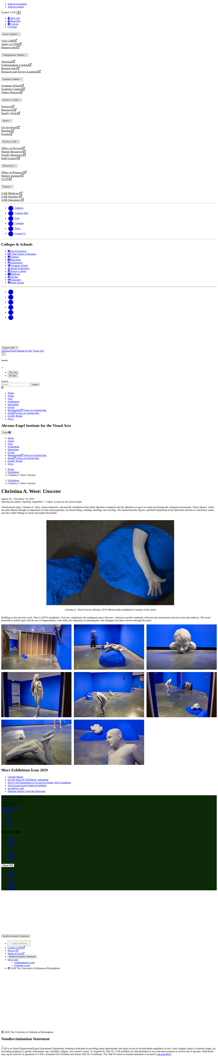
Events (5, 134)
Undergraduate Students (14, 55)
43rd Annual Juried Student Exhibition (27, 785)
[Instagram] (11, 302)
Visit (10, 398)
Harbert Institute (10, 176)
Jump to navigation (17, 4)
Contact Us (7, 811)
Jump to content (16, 6)
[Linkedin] (11, 317)
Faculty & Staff (10, 141)
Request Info (8, 47)
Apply (11, 838)
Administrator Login (24, 962)
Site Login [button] (13, 959)
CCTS (5, 179)
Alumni (6, 121)
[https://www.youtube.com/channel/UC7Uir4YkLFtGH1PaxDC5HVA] (9, 825)
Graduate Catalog (11, 89)
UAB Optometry (11, 200)
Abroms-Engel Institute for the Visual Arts (22, 350)
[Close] (18, 12)
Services (6, 106)
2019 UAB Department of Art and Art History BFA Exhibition (39, 782)
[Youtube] (11, 307)
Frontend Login (22, 965)
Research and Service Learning (19, 71)
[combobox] (16, 384)
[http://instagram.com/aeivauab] (9, 822)
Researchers (9, 166)
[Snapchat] (11, 312)
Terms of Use (16, 953)
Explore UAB (9, 348)
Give (10, 844)
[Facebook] (11, 292)
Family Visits (9, 113)
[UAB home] (109, 344)
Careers (11, 855)
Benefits (6, 130)
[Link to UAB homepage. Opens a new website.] (29, 898)
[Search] (3, 354)
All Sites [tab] (13, 376)
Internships (13, 404)
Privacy (13, 950)
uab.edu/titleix (164, 1054)
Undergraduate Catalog (14, 65)
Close (5, 432)
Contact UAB (16, 947)
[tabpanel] (109, 383)
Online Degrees (10, 92)
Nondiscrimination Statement (16, 936)
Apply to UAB (9, 44)
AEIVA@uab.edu (10, 808)
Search (4, 381)
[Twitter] (11, 297)
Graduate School (11, 85)
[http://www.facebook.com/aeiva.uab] (9, 816)
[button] (36, 647)
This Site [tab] (13, 372)
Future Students (10, 34)
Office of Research (12, 172)
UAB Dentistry (10, 196)
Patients (7, 186)
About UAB (8, 865)
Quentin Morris (15, 777)
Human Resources (11, 151)
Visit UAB (7, 41)
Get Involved (8, 127)
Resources (7, 110)
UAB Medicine (10, 193)
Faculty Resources (12, 155)
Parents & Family (11, 100)
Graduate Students (12, 79)
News (11, 847)
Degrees (12, 841)
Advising (6, 61)
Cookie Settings (19, 943)
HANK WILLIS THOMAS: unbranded (28, 779)
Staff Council (9, 158)
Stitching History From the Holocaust (26, 791)
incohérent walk (16, 788)
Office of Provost (11, 148)
